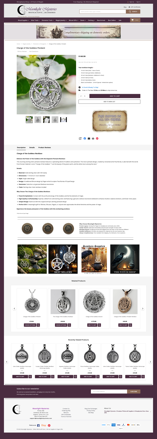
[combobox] (102, 11)
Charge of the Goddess (125, 316)
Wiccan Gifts (73, 20)
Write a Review (22, 51)
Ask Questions (33, 51)
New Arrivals (101, 20)
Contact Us (66, 409)
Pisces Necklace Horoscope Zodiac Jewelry (44, 367)
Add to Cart (115, 96)
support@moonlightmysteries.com (41, 418)
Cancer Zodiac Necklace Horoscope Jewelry (134, 367)
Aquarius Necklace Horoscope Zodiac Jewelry (22, 367)
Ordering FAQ (66, 411)
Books (82, 20)
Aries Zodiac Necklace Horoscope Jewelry (67, 367)
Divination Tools (47, 20)
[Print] (93, 138)
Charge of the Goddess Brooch (63, 316)
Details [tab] (32, 147)
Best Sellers (112, 20)
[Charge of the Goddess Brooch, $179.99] (63, 301)
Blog (125, 7)
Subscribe (133, 391)
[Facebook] (85, 138)
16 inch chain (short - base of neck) (90, 70)
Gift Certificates (66, 414)
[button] (32, 259)
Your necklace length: (86, 68)
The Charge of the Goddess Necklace (32, 316)
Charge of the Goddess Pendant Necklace (94, 316)
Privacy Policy (91, 411)
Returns (66, 412)
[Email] (89, 138)
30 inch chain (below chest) (88, 80)
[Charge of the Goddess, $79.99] (125, 301)
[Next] (142, 308)
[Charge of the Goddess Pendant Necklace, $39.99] (94, 301)
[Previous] (14, 308)
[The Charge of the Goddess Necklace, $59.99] (32, 301)
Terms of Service (66, 416)
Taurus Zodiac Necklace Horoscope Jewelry (89, 367)
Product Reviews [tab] (44, 147)
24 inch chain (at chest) (87, 77)
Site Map (91, 412)
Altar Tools (34, 20)
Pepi (22, 370)
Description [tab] (21, 147)
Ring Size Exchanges (91, 409)
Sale (120, 20)
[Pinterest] (97, 138)
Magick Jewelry (60, 20)
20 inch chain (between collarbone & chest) (92, 75)
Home (18, 44)
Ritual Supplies (22, 20)
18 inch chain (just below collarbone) (90, 73)
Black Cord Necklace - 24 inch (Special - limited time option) (97, 82)
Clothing (90, 20)
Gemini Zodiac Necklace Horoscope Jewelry (112, 367)
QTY (81, 96)
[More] (28, 20)
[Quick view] (38, 325)
